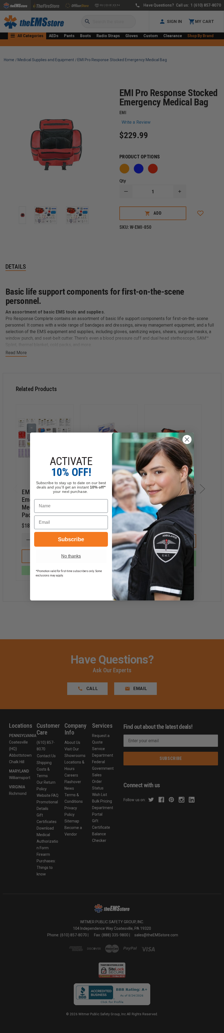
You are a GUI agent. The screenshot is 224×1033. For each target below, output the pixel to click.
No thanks (71, 556)
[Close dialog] (187, 439)
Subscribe (71, 539)
